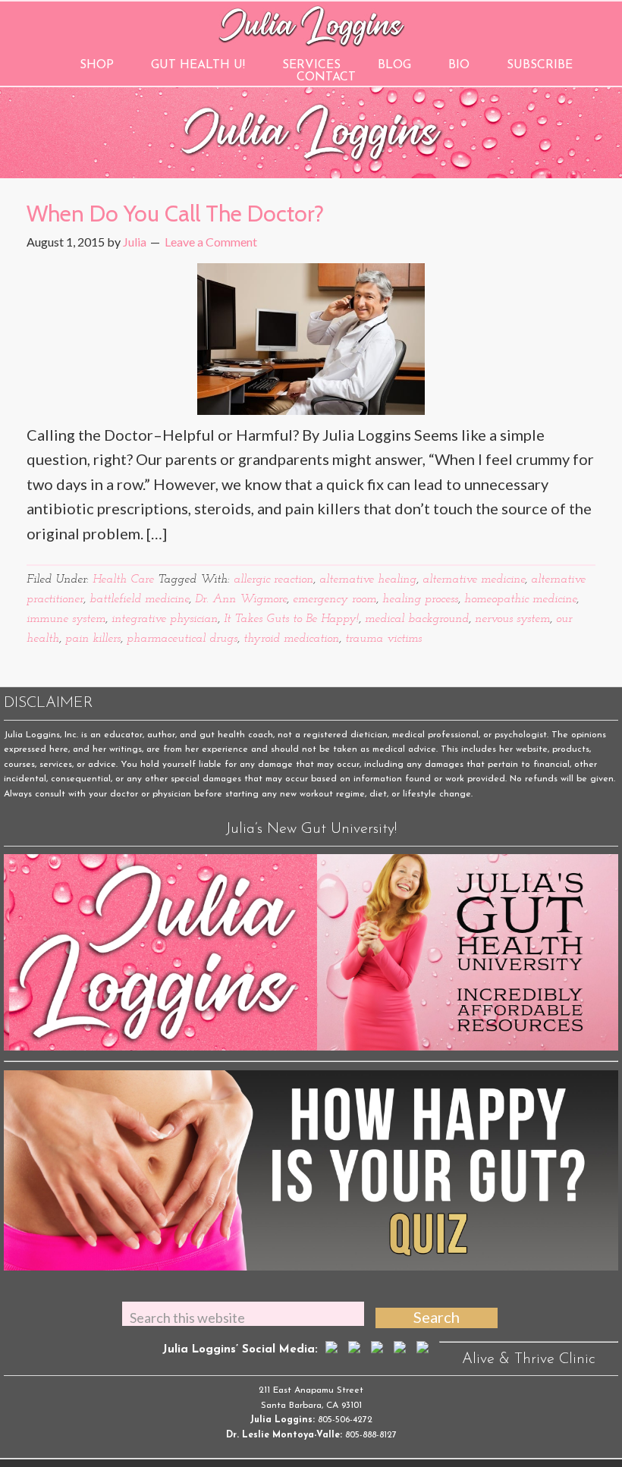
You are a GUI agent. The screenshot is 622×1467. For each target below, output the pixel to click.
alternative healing (367, 579)
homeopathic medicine (520, 599)
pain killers (93, 639)
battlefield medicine (139, 599)
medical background (417, 619)
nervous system (512, 619)
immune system (66, 619)
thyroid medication (291, 639)
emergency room (334, 599)
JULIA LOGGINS (311, 25)
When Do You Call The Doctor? (175, 213)
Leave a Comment (211, 241)
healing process (420, 599)
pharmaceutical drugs (182, 639)
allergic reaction (273, 579)
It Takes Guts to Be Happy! (291, 619)
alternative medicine (474, 579)
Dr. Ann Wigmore (241, 599)
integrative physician (165, 619)
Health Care (123, 579)
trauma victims (383, 639)
